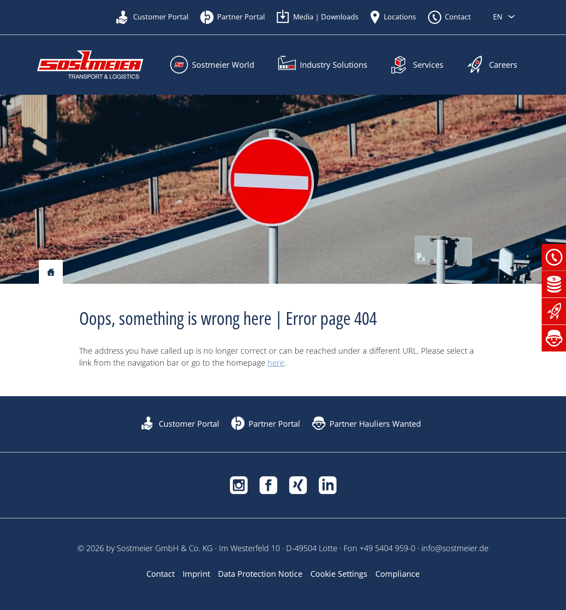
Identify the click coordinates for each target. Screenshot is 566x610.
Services (428, 64)
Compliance (397, 573)
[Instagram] (239, 484)
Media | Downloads (326, 17)
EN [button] (498, 17)
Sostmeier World (223, 64)
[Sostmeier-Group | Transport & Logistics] (90, 65)
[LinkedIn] (328, 484)
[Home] (51, 272)
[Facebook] (268, 484)
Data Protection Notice (260, 573)
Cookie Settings (338, 573)
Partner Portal (241, 17)
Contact (458, 17)
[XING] (298, 484)
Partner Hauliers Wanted (375, 423)
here (276, 362)
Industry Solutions (333, 64)
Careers (503, 64)
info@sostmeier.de (455, 548)
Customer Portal (160, 17)
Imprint (196, 573)
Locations (400, 17)
